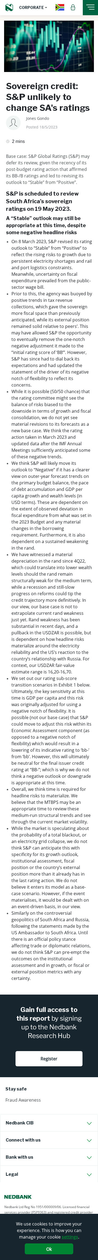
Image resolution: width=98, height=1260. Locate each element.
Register (49, 1059)
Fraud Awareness (23, 1100)
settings (70, 1237)
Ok (49, 1249)
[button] (33, 8)
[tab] (49, 1123)
